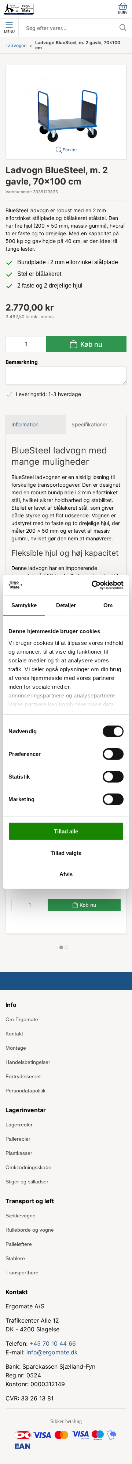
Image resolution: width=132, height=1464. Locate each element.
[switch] (113, 754)
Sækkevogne (21, 1215)
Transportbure (22, 1272)
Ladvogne (16, 45)
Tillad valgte (66, 852)
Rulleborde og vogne (30, 1230)
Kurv (123, 13)
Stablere (15, 1258)
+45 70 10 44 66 (52, 1343)
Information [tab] (24, 424)
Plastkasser (19, 1153)
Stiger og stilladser (27, 1181)
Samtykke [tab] (24, 605)
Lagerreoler (19, 1125)
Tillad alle (66, 831)
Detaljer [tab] (66, 605)
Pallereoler (18, 1139)
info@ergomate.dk (52, 1352)
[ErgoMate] (18, 9)
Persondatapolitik (25, 1091)
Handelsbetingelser (28, 1062)
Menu (9, 32)
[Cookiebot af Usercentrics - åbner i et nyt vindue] (93, 585)
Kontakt (14, 1034)
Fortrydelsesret (23, 1076)
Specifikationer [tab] (89, 424)
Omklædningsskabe (28, 1167)
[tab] (61, 947)
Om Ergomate (22, 1019)
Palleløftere (19, 1244)
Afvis (66, 874)
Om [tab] (108, 605)
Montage (16, 1048)
